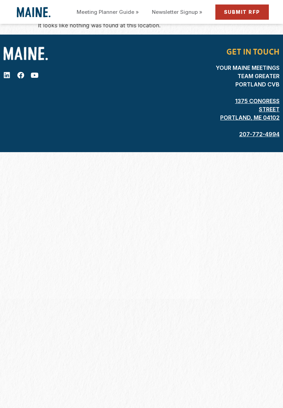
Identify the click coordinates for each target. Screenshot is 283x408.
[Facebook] (21, 75)
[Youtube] (34, 75)
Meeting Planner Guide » (108, 12)
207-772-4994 (259, 134)
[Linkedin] (7, 75)
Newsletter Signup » (177, 12)
